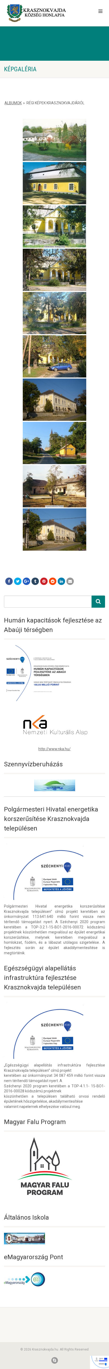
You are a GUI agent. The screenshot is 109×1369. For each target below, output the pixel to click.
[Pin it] (44, 581)
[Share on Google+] (26, 581)
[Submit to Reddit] (52, 581)
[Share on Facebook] (9, 581)
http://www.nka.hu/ (54, 749)
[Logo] (36, 13)
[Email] (70, 581)
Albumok (13, 103)
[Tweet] (17, 581)
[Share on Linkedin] (61, 581)
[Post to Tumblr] (35, 581)
